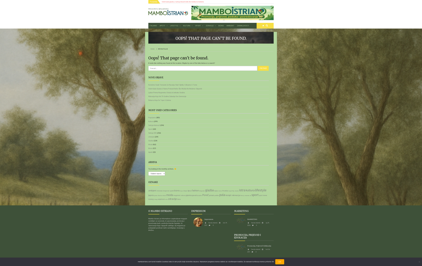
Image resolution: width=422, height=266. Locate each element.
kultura (250, 190)
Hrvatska (225, 191)
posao (211, 195)
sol (250, 195)
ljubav (155, 195)
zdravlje (172, 198)
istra (242, 190)
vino (166, 199)
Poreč (205, 194)
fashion (195, 190)
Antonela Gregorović (163, 191)
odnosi (183, 195)
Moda (150, 144)
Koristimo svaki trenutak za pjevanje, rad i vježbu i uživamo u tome (172, 85)
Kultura (186, 26)
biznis (177, 190)
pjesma (189, 195)
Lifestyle (174, 26)
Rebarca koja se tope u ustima (159, 100)
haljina (216, 191)
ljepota (151, 195)
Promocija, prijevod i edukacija (259, 246)
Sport (198, 26)
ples (200, 195)
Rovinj (242, 195)
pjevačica (195, 195)
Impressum (208, 219)
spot (260, 195)
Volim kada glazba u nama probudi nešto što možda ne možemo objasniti (175, 89)
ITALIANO (153, 26)
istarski (237, 191)
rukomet (247, 195)
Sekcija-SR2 (152, 133)
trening (151, 199)
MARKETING (252, 219)
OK (279, 262)
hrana (220, 191)
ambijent (152, 190)
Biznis (221, 26)
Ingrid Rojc (232, 191)
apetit (172, 191)
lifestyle (260, 190)
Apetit (162, 26)
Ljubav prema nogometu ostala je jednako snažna (166, 92)
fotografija (202, 191)
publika (217, 195)
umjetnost (161, 199)
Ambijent (230, 26)
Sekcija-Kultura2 (154, 125)
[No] (419, 262)
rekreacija (236, 195)
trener (265, 195)
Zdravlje (210, 26)
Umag (155, 199)
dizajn (185, 191)
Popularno (152, 118)
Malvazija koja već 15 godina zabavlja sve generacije (167, 96)
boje (181, 191)
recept (228, 195)
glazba (209, 190)
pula (222, 195)
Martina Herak (162, 195)
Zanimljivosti (243, 26)
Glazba (150, 141)
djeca (189, 191)
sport (255, 195)
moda (169, 195)
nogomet (177, 195)
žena (179, 199)
